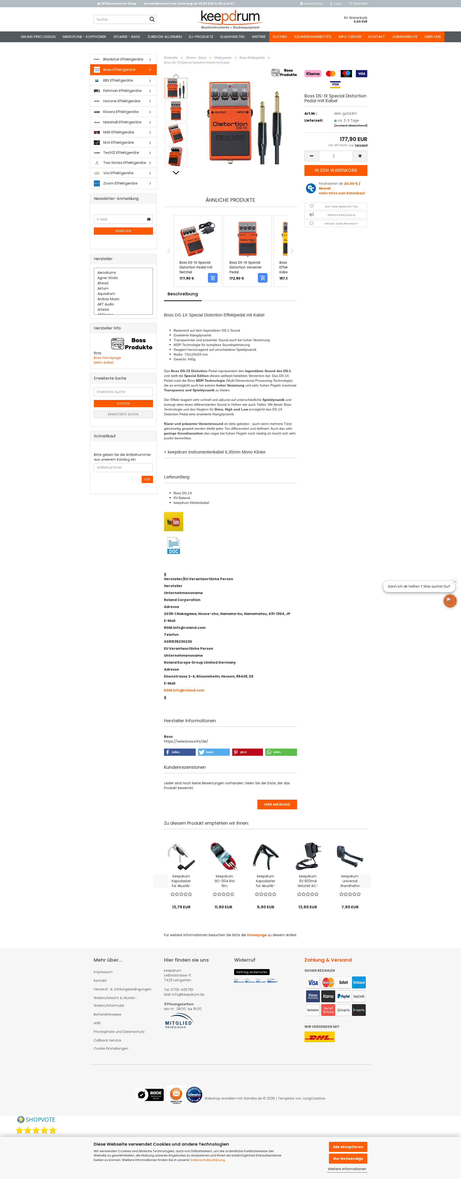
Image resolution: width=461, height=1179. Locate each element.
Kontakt (377, 36)
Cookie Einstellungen (111, 1048)
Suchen (280, 36)
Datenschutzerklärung (207, 1160)
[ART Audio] (123, 304)
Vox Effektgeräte (117, 172)
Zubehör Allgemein (164, 36)
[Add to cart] (213, 278)
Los (147, 479)
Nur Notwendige (348, 1158)
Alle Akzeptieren (348, 1146)
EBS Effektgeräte (117, 80)
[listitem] (198, 251)
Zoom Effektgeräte (120, 183)
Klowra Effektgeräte (120, 111)
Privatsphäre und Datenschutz (119, 1031)
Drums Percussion (38, 36)
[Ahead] (123, 283)
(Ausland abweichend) (351, 125)
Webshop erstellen (220, 1098)
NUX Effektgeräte (118, 142)
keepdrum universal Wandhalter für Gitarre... (350, 881)
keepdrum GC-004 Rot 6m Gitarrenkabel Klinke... (224, 881)
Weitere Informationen (347, 1169)
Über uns (433, 36)
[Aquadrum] (123, 294)
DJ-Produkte (201, 36)
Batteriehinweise (107, 1014)
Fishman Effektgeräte (122, 90)
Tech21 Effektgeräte (120, 152)
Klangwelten (232, 36)
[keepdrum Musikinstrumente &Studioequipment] (230, 19)
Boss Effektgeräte (118, 69)
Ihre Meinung (277, 804)
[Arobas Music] (123, 299)
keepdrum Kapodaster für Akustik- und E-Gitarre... (181, 881)
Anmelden (123, 231)
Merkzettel (359, 3)
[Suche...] (152, 19)
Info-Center (350, 36)
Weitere (259, 36)
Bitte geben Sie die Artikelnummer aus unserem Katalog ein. (122, 457)
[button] (311, 3)
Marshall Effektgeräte (121, 122)
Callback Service (107, 1040)
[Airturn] (123, 288)
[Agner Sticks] (123, 278)
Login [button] (337, 3)
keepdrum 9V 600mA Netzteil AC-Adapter (308, 881)
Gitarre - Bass (126, 36)
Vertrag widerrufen (251, 972)
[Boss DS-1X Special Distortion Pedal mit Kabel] (244, 122)
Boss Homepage (107, 357)
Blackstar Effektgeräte (122, 59)
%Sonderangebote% (313, 36)
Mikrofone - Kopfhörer (84, 36)
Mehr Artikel (103, 362)
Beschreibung (183, 294)
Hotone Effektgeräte (121, 100)
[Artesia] (123, 309)
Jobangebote (404, 36)
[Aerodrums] (123, 272)
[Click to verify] (151, 1098)
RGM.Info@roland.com (184, 690)
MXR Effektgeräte (118, 132)
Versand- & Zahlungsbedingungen (122, 989)
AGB (97, 1023)
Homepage (257, 935)
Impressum (103, 972)
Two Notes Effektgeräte (124, 162)
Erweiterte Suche (123, 414)
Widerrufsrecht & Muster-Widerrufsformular (115, 1001)
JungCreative (314, 1098)
